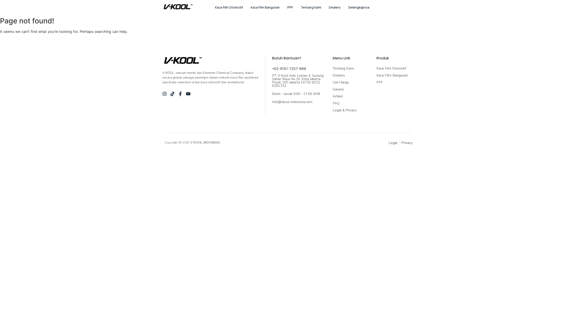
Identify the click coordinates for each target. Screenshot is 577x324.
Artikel (338, 96)
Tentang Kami (311, 7)
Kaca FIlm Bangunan (392, 75)
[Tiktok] (172, 94)
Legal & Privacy (345, 110)
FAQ (336, 103)
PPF (290, 7)
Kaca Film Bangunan (265, 7)
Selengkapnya (358, 7)
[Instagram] (164, 94)
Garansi (338, 89)
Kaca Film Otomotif (229, 7)
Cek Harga (341, 82)
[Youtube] (188, 94)
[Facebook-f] (180, 94)
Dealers (335, 7)
